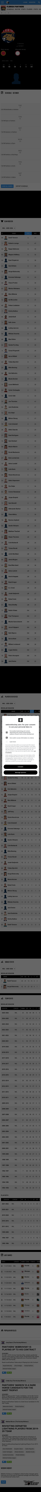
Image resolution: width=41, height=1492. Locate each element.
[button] (20, 741)
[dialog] (20, 746)
